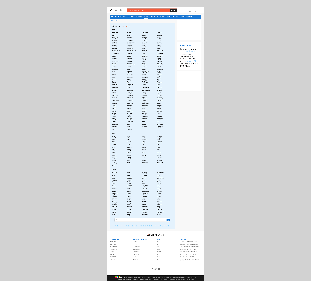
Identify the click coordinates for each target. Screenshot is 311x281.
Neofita (112, 254)
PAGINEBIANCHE (159, 277)
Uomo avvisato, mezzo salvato (189, 244)
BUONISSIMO (187, 277)
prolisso (187, 54)
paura (188, 66)
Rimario (146, 16)
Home (112, 17)
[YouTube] (159, 269)
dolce (181, 54)
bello (196, 63)
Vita (158, 241)
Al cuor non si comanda (187, 257)
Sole (158, 244)
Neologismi (139, 16)
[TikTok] (155, 269)
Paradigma (136, 254)
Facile (135, 244)
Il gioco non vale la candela (188, 254)
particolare (187, 63)
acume (191, 61)
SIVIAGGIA (175, 277)
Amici (158, 257)
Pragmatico (136, 247)
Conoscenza (137, 249)
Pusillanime (113, 249)
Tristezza (135, 259)
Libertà (135, 241)
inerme (181, 63)
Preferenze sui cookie (143, 279)
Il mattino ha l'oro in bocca (188, 249)
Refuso (112, 252)
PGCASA (153, 277)
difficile (192, 58)
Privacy (129, 279)
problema (189, 51)
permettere (183, 61)
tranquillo (183, 58)
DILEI (171, 277)
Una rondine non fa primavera (189, 247)
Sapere (118, 10)
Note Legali (125, 279)
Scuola (162, 16)
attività (181, 52)
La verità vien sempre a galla (188, 241)
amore (183, 65)
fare (192, 63)
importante (186, 49)
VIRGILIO (131, 277)
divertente (186, 56)
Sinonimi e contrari (120, 16)
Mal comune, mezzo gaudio (188, 252)
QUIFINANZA (181, 277)
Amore (159, 252)
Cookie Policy (135, 279)
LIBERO (127, 277)
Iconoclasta (113, 257)
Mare (158, 249)
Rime (116, 20)
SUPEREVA (193, 277)
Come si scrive (154, 16)
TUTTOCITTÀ (166, 277)
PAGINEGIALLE (137, 277)
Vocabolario (130, 16)
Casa (158, 247)
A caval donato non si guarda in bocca (189, 260)
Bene (158, 259)
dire (181, 49)
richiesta (193, 49)
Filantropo (113, 244)
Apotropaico (113, 259)
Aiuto (150, 279)
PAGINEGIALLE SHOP (146, 277)
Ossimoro (113, 241)
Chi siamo (120, 279)
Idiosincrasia (113, 247)
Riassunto (136, 252)
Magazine (189, 16)
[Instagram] (152, 269)
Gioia (134, 257)
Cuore (158, 254)
